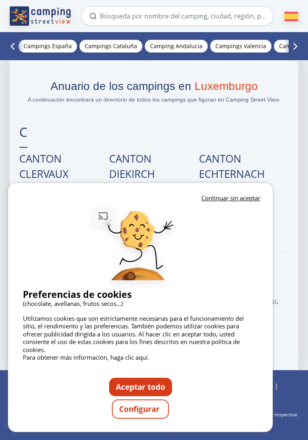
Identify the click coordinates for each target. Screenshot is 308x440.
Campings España (48, 46)
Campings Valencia (240, 46)
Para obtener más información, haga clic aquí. (86, 357)
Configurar (140, 409)
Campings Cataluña (111, 46)
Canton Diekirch (132, 166)
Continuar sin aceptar (230, 198)
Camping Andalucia (176, 46)
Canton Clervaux (44, 166)
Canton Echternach (232, 166)
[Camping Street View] (40, 16)
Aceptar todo (140, 387)
